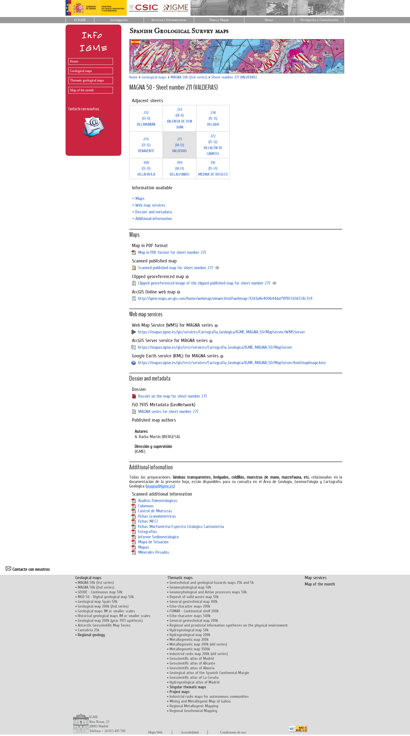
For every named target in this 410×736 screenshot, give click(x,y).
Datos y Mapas (218, 19)
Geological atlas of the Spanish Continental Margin (209, 672)
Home (74, 61)
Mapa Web (155, 732)
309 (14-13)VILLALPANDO (179, 168)
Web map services (150, 205)
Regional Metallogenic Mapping (194, 706)
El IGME (80, 19)
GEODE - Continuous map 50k (100, 592)
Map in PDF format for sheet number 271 (172, 252)
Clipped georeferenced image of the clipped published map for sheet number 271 (204, 283)
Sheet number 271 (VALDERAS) (234, 77)
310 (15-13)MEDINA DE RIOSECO (213, 168)
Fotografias (147, 531)
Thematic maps (180, 577)
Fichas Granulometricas (157, 516)
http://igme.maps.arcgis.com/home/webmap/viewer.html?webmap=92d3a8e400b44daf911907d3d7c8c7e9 (225, 298)
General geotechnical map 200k (194, 620)
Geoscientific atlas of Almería (192, 668)
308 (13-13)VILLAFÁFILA (146, 168)
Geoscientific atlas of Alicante (192, 663)
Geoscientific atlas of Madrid (192, 658)
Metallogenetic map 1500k (190, 649)
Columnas (146, 505)
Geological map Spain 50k (97, 601)
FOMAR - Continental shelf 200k (194, 611)
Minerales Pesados (153, 552)
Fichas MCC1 (148, 521)
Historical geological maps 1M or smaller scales (114, 615)
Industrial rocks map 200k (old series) (199, 653)
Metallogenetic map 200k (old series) (198, 644)
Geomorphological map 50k (190, 587)
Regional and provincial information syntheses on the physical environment (229, 625)
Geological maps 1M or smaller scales (106, 611)
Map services (316, 577)
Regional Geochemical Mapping (193, 710)
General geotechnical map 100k (194, 601)
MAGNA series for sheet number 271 (168, 411)
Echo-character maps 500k (190, 615)
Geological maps (81, 71)
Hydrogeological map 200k (190, 634)
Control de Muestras (155, 510)
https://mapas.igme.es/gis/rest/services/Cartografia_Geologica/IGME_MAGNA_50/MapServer (215, 347)
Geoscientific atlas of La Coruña (194, 677)
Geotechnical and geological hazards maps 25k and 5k (212, 582)
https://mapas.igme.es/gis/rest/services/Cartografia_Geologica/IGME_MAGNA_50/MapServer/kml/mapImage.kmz (232, 362)
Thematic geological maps (87, 80)
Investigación (119, 19)
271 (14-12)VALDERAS (179, 145)
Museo (269, 19)
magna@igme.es (160, 486)
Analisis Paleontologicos (157, 500)
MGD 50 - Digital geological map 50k (106, 596)
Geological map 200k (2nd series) (103, 606)
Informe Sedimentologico (158, 536)
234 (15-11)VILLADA (213, 118)
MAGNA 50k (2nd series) (189, 77)
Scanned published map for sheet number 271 (175, 267)
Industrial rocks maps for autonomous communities (209, 696)
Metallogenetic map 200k (189, 639)
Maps (139, 198)
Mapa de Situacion (153, 541)
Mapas (143, 547)
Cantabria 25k (88, 630)
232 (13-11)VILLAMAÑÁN (146, 118)
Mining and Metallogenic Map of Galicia (200, 701)
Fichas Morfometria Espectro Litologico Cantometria (181, 526)
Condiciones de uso (233, 732)
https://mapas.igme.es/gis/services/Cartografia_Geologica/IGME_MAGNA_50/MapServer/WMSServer (221, 331)
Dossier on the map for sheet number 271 (172, 396)
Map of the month (82, 90)
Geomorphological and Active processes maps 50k (208, 592)
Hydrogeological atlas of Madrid (195, 682)
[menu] (89, 74)
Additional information (153, 218)
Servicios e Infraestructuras (168, 19)
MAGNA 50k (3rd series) (96, 582)
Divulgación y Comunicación (319, 19)
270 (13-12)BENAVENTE (146, 145)
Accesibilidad (190, 732)
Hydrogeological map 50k (189, 630)
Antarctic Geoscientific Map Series (104, 625)
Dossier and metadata (153, 211)
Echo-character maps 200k (190, 606)
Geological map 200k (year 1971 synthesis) (110, 620)
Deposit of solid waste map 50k (194, 596)
